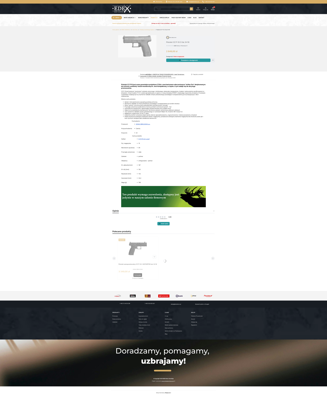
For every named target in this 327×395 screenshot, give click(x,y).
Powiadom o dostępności (189, 60)
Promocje (115, 316)
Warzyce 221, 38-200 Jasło (175, 1)
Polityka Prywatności (197, 316)
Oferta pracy (158, 1)
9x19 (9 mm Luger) (144, 139)
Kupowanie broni (143, 316)
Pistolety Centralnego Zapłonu (147, 29)
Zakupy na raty (143, 322)
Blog (166, 334)
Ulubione (114, 322)
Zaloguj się (194, 322)
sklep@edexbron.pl (194, 1)
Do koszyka (137, 275)
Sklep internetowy (163, 392)
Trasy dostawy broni (144, 325)
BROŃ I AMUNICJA (125, 29)
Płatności (141, 328)
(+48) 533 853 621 (210, 1)
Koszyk (193, 319)
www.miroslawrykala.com (168, 381)
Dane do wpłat (143, 319)
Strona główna (115, 29)
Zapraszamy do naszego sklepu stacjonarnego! (202, 23)
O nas (166, 316)
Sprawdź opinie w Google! (202, 304)
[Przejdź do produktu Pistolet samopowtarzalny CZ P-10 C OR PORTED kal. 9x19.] (137, 248)
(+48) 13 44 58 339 (125, 303)
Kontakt (167, 322)
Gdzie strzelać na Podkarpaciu (173, 331)
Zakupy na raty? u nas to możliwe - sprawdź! (163, 23)
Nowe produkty (116, 319)
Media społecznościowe (171, 325)
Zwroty (141, 331)
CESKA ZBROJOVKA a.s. (143, 124)
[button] (191, 8)
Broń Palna (135, 29)
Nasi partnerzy (169, 328)
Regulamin (194, 325)
